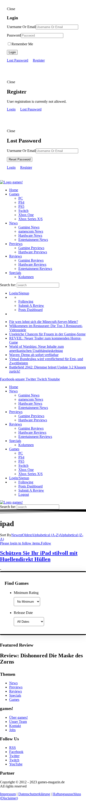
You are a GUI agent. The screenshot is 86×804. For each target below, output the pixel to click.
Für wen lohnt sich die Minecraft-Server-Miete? (43, 322)
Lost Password (17, 60)
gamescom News (30, 231)
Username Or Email (21, 27)
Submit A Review (31, 306)
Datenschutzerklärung (34, 794)
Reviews (15, 256)
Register (39, 60)
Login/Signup (19, 293)
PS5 (21, 206)
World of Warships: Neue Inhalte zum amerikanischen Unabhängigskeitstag (36, 349)
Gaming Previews (31, 248)
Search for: (8, 285)
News (13, 223)
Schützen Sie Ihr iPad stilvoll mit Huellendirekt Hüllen (39, 556)
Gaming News (28, 227)
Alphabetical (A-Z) (45, 535)
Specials (15, 273)
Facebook (16, 752)
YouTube (15, 764)
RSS (12, 748)
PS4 (21, 202)
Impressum (8, 794)
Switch (23, 211)
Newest (16, 535)
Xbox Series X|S (30, 219)
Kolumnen (26, 277)
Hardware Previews (32, 252)
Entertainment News (33, 240)
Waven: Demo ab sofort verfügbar (33, 355)
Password (14, 35)
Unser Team (18, 722)
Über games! (18, 717)
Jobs (12, 730)
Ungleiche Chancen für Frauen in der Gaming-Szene (47, 334)
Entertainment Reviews (35, 269)
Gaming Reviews (31, 260)
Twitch (14, 760)
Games (14, 194)
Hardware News (30, 235)
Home (13, 190)
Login (12, 52)
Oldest (27, 535)
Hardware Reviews (32, 264)
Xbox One (26, 215)
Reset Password (20, 159)
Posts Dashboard (30, 310)
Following (25, 301)
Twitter (14, 756)
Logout (23, 494)
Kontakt (15, 726)
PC (20, 198)
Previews (15, 244)
